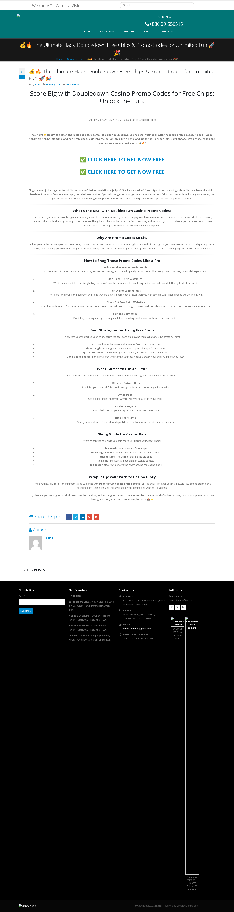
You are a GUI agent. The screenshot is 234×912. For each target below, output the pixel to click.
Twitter (75, 517)
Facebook (69, 517)
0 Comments (72, 84)
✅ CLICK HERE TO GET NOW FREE (122, 159)
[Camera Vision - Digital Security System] (38, 21)
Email (96, 517)
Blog (146, 31)
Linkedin (183, 607)
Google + (89, 517)
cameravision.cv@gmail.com (137, 628)
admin (38, 84)
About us (128, 31)
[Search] (191, 5)
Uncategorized (53, 84)
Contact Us (166, 31)
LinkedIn (82, 517)
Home (87, 31)
